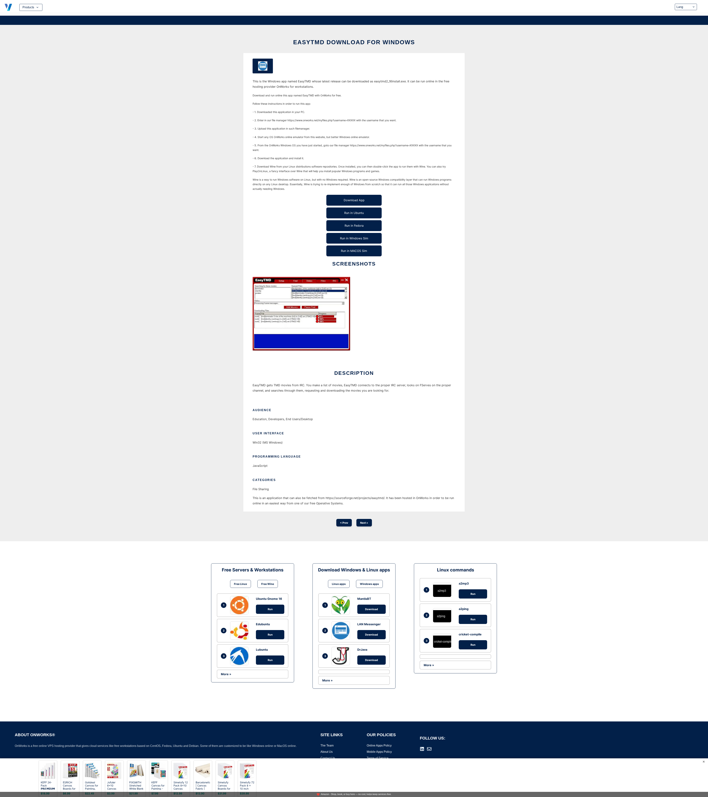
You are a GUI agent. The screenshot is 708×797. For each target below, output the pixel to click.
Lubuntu (262, 649)
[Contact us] (429, 749)
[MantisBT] (342, 605)
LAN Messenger (369, 624)
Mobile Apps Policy (379, 751)
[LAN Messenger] (342, 630)
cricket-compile (470, 634)
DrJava (362, 649)
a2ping (463, 609)
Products (28, 7)
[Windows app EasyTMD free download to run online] (263, 66)
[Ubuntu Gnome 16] (240, 605)
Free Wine (267, 583)
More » (226, 674)
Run (270, 609)
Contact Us (327, 758)
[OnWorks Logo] (8, 7)
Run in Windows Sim (354, 238)
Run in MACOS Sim (354, 251)
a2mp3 (464, 583)
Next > (364, 522)
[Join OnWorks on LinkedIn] (422, 749)
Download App (354, 200)
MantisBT (364, 599)
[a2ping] (443, 615)
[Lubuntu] (240, 656)
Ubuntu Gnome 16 (269, 599)
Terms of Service (377, 758)
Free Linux (240, 583)
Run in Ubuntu (354, 213)
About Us (326, 751)
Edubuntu (263, 624)
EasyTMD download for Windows (354, 42)
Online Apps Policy (379, 745)
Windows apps (369, 583)
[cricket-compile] (443, 641)
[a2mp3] (443, 590)
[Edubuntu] (240, 630)
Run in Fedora (354, 225)
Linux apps (339, 583)
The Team (327, 745)
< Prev (344, 522)
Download (371, 609)
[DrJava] (342, 656)
